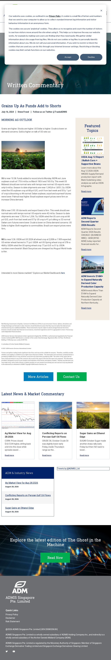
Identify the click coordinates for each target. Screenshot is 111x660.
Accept (68, 57)
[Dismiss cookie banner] (101, 10)
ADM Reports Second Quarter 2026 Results (90, 221)
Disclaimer (10, 618)
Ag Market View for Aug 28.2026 (21, 482)
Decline (91, 57)
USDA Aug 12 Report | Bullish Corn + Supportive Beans (92, 160)
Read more (86, 191)
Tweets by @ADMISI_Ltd (68, 468)
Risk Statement (13, 621)
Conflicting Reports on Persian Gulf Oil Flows (28, 495)
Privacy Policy (12, 614)
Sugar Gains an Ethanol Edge (19, 508)
